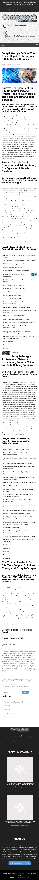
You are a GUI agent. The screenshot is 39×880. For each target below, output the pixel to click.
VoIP (17, 420)
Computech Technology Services (21, 873)
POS (3, 671)
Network (24, 657)
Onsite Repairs (11, 667)
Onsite (10, 663)
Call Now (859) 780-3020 (19, 863)
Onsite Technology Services (25, 667)
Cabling (20, 651)
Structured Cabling (26, 671)
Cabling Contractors (29, 651)
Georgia (16, 120)
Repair (7, 671)
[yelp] (17, 9)
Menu (2, 45)
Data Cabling (21, 653)
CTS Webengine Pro (22, 877)
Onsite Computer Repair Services (16, 665)
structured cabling (8, 142)
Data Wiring (5, 657)
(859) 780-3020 (11, 158)
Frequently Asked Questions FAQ (13, 702)
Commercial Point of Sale (9, 653)
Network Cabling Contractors (15, 659)
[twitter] (9, 9)
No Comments (15, 64)
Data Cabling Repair (15, 655)
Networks (5, 663)
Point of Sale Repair (30, 669)
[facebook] (6, 9)
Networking (28, 661)
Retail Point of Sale (15, 671)
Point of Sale (30, 213)
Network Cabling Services (16, 661)
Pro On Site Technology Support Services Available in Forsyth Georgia (18, 623)
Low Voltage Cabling (15, 657)
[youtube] (13, 9)
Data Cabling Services (27, 655)
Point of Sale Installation (17, 669)
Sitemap (6, 717)
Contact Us (7, 706)
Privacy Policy (8, 709)
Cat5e (17, 416)
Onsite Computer (18, 663)
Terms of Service (9, 713)
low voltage (5, 388)
